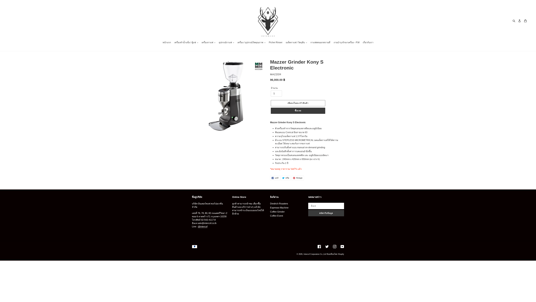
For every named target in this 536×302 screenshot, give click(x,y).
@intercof (202, 226)
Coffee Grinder (277, 212)
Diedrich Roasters (279, 203)
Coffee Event (276, 216)
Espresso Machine (279, 208)
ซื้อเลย (298, 110)
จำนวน (274, 88)
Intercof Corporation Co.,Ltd (315, 254)
